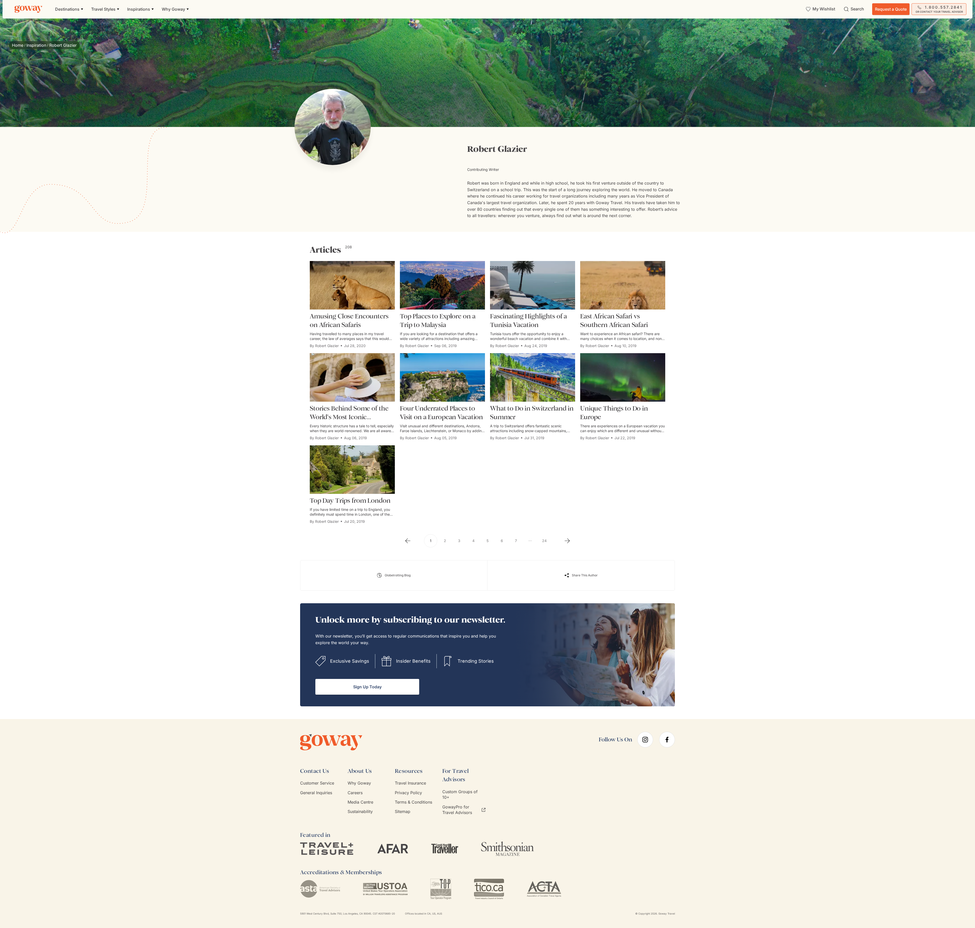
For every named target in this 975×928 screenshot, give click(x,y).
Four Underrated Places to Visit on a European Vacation (441, 412)
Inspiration (36, 45)
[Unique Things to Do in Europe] (622, 377)
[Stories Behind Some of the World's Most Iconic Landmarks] (352, 377)
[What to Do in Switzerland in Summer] (532, 377)
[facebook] (667, 739)
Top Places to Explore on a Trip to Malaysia (437, 320)
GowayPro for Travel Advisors (457, 809)
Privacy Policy (408, 792)
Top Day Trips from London (350, 500)
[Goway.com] (28, 9)
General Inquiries (316, 792)
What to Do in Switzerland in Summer (532, 412)
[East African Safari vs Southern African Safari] (622, 285)
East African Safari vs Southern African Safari (614, 320)
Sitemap (402, 811)
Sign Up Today (367, 686)
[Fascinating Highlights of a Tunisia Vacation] (532, 285)
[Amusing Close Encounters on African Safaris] (352, 285)
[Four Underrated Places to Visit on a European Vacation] (442, 377)
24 (544, 541)
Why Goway (359, 783)
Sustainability (360, 811)
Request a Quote (891, 9)
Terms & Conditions (413, 802)
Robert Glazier (327, 346)
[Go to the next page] (567, 541)
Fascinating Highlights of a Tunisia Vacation (528, 320)
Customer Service (317, 783)
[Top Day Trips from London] (352, 469)
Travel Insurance (410, 783)
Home (17, 45)
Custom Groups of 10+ (460, 794)
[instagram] (645, 739)
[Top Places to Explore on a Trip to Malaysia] (442, 285)
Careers (355, 792)
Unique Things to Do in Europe (614, 412)
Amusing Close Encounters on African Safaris (349, 320)
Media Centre (360, 802)
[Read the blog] (393, 575)
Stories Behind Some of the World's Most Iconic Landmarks (349, 412)
